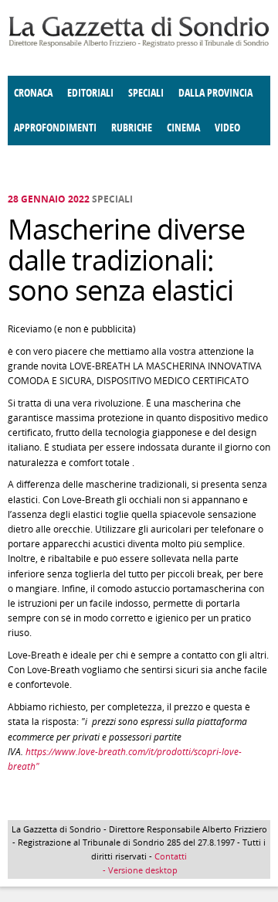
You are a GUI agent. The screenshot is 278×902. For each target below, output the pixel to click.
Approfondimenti (55, 127)
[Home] (139, 44)
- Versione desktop (139, 870)
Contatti (170, 856)
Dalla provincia (215, 93)
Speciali (146, 93)
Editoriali (90, 93)
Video (227, 127)
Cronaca (33, 93)
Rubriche (131, 127)
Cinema (183, 127)
